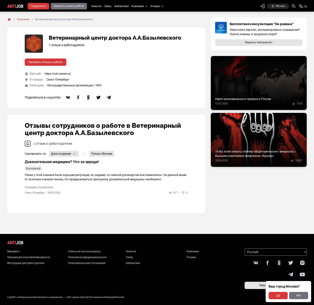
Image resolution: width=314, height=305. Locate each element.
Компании (138, 6)
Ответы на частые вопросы (84, 251)
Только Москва (101, 153)
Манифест (13, 251)
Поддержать (38, 6)
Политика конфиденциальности (87, 257)
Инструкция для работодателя (25, 263)
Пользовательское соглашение (87, 263)
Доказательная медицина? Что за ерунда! (62, 162)
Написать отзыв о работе (69, 6)
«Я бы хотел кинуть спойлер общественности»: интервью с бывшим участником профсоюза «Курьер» (255, 154)
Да (278, 295)
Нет (298, 295)
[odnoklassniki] (88, 97)
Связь (108, 6)
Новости (96, 6)
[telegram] (109, 97)
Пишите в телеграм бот (259, 42)
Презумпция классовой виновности (28, 257)
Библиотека (121, 6)
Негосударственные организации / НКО (74, 85)
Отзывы (155, 6)
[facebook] (78, 97)
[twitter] (98, 97)
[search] (293, 6)
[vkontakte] (68, 97)
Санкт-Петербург (57, 79)
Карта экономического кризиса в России (243, 99)
